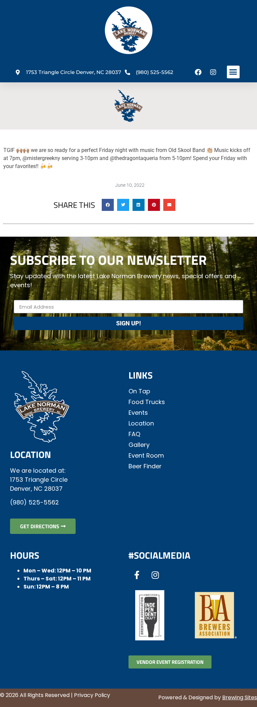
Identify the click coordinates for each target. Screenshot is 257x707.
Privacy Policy (92, 695)
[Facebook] (198, 72)
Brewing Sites (239, 697)
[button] (233, 72)
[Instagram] (213, 72)
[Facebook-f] (136, 575)
